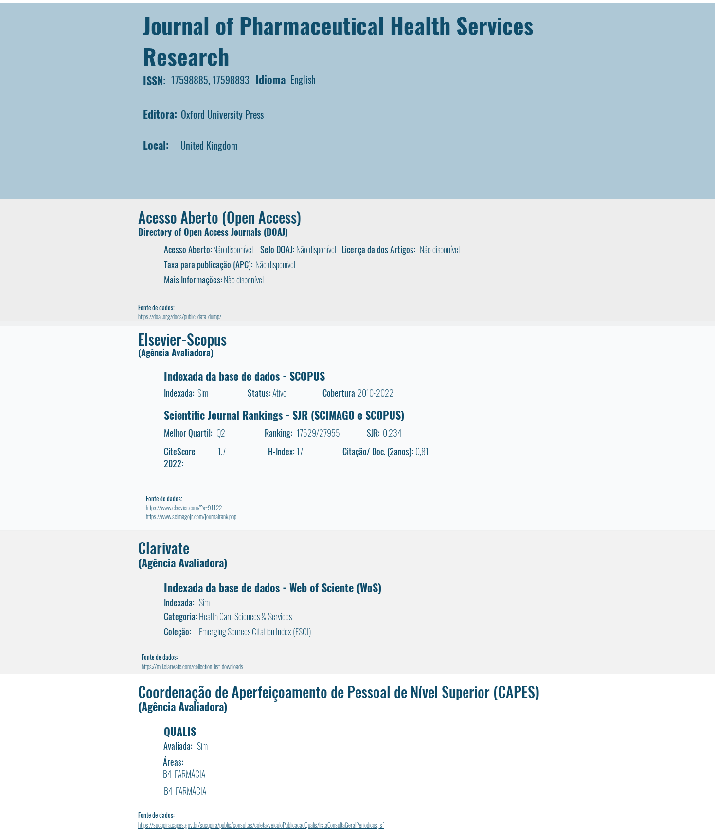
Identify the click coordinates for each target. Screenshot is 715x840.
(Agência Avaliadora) (176, 352)
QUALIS (180, 731)
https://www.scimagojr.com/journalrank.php (191, 516)
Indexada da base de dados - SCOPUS (244, 376)
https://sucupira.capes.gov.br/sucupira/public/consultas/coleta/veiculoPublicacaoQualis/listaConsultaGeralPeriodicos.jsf (261, 825)
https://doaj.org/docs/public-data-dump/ (179, 316)
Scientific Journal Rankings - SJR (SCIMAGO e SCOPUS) (284, 414)
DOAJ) (277, 232)
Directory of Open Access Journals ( (202, 232)
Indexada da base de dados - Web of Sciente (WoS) (272, 587)
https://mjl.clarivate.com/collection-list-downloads (192, 666)
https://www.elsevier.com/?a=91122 (184, 507)
